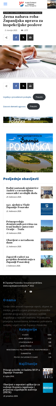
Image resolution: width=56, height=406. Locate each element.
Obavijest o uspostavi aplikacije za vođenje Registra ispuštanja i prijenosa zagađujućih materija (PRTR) (21, 388)
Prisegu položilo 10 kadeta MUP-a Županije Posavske (21, 371)
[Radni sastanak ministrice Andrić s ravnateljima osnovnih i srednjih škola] (47, 192)
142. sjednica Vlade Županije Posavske (18, 206)
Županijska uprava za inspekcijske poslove (23, 13)
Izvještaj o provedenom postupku (17, 97)
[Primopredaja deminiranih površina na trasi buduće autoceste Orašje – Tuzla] (47, 226)
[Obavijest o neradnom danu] (47, 244)
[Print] (30, 37)
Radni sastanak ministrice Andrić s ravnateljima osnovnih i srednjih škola (22, 191)
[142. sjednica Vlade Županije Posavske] (47, 209)
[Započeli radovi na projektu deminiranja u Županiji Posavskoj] (47, 261)
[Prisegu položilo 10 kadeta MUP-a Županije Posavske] (48, 373)
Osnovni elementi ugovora (14, 106)
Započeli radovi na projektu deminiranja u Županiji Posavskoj (20, 260)
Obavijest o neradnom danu (20, 241)
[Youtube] (31, 292)
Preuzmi (39, 97)
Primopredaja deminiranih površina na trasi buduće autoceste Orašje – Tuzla (21, 225)
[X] (23, 37)
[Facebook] (16, 37)
